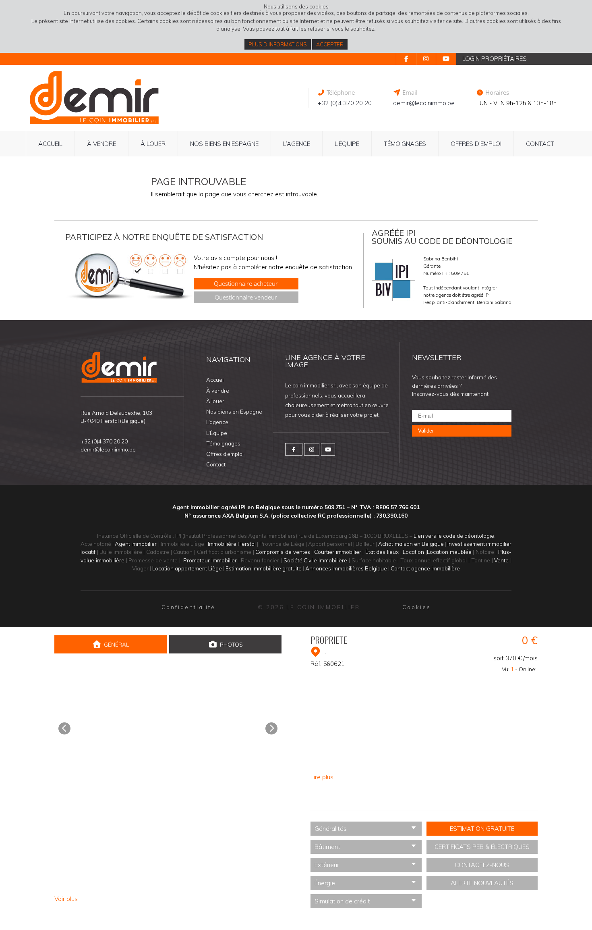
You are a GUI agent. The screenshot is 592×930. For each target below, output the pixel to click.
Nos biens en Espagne (224, 144)
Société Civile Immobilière (316, 560)
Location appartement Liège (187, 568)
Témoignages (405, 144)
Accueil (50, 144)
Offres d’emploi (476, 144)
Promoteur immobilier (210, 560)
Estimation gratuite (482, 828)
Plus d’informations (277, 44)
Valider (426, 431)
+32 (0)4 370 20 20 (345, 103)
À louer (153, 144)
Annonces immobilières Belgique (346, 568)
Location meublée (449, 551)
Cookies (416, 606)
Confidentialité (188, 606)
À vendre (101, 144)
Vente (501, 560)
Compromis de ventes (282, 551)
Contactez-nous (482, 865)
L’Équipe (347, 144)
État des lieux (382, 551)
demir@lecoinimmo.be (424, 103)
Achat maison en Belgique (410, 543)
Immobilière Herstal (232, 543)
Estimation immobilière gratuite (264, 568)
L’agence (296, 144)
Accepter (330, 44)
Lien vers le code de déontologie (454, 535)
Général (116, 644)
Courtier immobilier (337, 551)
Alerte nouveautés (482, 883)
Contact (540, 144)
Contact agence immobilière (425, 568)
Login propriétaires (494, 58)
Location (413, 551)
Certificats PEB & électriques (482, 847)
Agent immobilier (136, 543)
